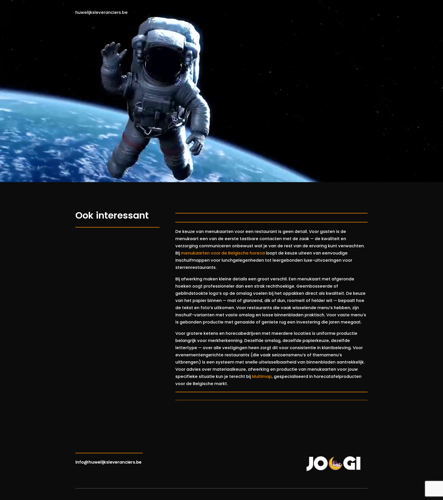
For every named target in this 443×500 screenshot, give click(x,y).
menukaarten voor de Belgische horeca (223, 253)
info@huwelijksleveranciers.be (108, 462)
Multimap (262, 376)
